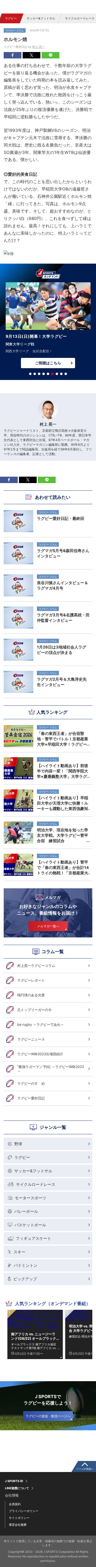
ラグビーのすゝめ (31, 1083)
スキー (19, 1251)
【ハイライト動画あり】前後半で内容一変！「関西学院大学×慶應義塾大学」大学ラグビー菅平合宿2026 (62, 771)
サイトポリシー (19, 1518)
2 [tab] (34, 374)
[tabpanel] (48, 323)
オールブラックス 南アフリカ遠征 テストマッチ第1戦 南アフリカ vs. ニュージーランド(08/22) (33, 1346)
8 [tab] (61, 374)
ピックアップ (25, 1278)
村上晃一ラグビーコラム (36, 965)
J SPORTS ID (14, 1481)
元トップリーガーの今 (34, 1010)
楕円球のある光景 (31, 995)
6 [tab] (52, 374)
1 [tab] (30, 374)
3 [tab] (39, 374)
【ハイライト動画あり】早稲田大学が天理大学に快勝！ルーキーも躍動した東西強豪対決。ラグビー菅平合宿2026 (62, 803)
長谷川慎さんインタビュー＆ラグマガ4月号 (62, 585)
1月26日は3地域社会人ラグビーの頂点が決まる (61, 650)
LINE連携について (17, 1488)
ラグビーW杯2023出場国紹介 (40, 1054)
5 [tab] (48, 374)
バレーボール (26, 1211)
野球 (18, 1143)
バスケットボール (30, 1224)
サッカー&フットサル (41, 18)
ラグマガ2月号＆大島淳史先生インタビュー (62, 682)
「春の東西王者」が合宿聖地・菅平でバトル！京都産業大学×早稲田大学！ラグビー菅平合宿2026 (62, 739)
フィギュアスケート (33, 1238)
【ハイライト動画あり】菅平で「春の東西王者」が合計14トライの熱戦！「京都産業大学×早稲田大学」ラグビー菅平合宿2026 (63, 867)
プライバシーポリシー (23, 1511)
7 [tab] (57, 374)
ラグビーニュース (31, 1039)
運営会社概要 (18, 1524)
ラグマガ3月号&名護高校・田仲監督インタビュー (63, 617)
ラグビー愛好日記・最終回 (60, 518)
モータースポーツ (30, 1197)
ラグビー (11, 18)
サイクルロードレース (35, 1184)
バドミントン (25, 1265)
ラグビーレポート (31, 980)
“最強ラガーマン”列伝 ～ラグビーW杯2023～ (50, 1069)
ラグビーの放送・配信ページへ (48, 1416)
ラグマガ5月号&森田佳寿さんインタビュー (63, 553)
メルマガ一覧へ (48, 926)
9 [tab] (65, 374)
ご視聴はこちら (48, 356)
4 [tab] (43, 374)
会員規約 (15, 1504)
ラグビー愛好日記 (31, 1098)
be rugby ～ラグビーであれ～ (40, 1024)
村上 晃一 (38, 47)
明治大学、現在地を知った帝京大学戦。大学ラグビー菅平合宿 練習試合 (62, 835)
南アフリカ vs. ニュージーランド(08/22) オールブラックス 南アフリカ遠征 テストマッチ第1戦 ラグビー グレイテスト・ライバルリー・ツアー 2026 (34, 1336)
